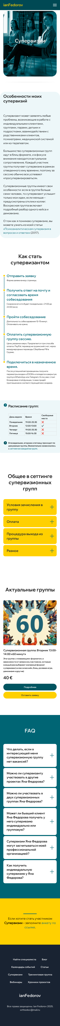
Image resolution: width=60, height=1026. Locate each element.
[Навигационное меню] (55, 5)
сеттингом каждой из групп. (24, 896)
